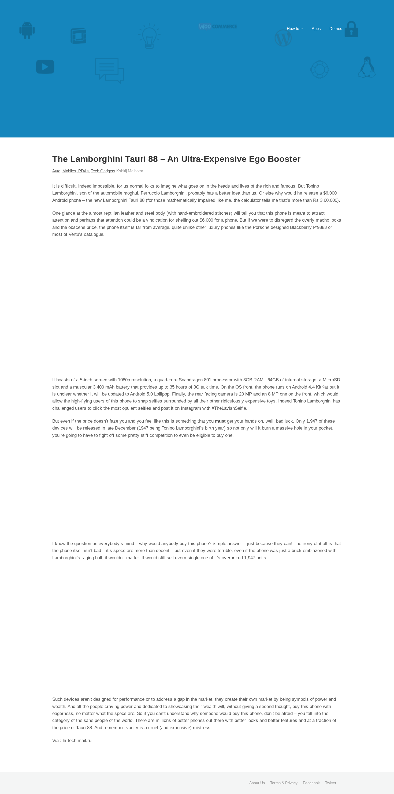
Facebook (311, 783)
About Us (257, 783)
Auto (56, 171)
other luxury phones (216, 227)
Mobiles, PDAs (75, 171)
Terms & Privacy (284, 783)
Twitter (330, 783)
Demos (335, 28)
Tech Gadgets (103, 171)
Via (56, 740)
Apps (316, 28)
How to (293, 28)
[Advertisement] (197, 97)
